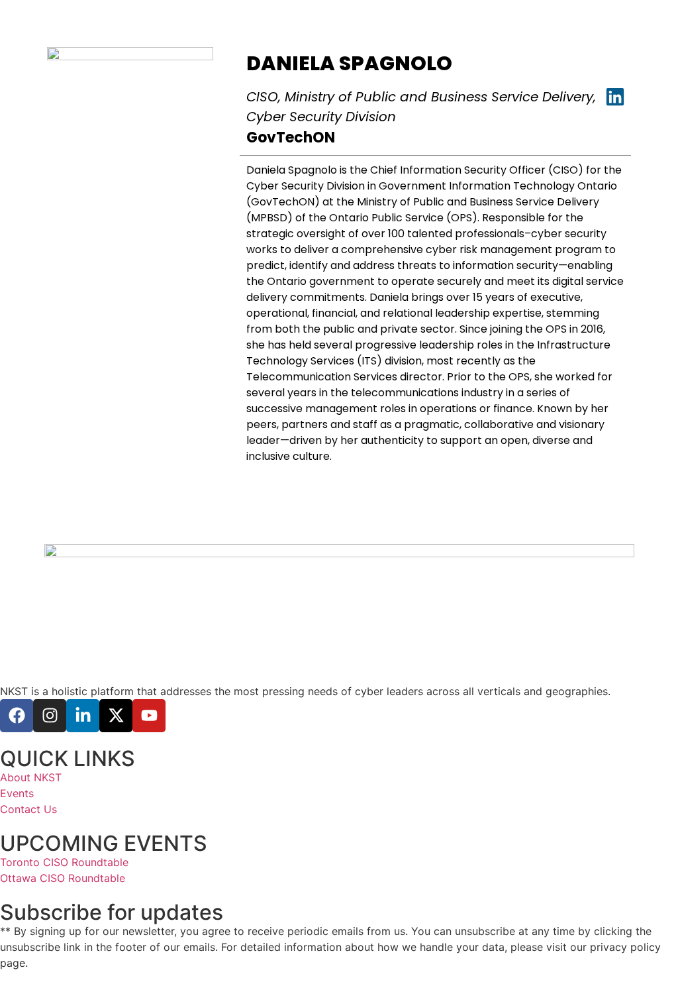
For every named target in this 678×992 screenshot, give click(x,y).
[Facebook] (16, 715)
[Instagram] (49, 715)
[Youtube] (149, 715)
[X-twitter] (115, 715)
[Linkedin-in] (82, 715)
